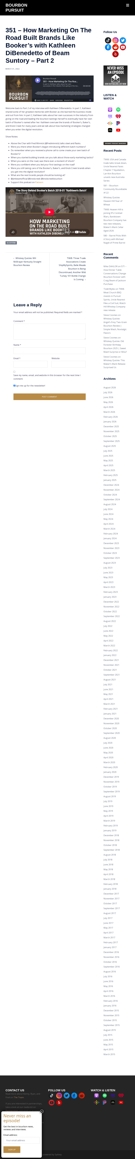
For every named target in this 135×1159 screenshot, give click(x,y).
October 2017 (110, 903)
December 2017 (111, 893)
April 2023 (108, 582)
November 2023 (111, 548)
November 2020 (111, 723)
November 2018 (111, 840)
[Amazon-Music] (111, 116)
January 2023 (109, 596)
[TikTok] (108, 40)
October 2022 (110, 611)
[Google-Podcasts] (111, 123)
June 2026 (108, 397)
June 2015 (108, 1039)
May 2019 (108, 810)
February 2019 (110, 825)
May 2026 (108, 402)
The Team (19, 1097)
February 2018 (110, 884)
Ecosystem (11, 243)
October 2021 (110, 669)
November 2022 (111, 606)
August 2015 (109, 1030)
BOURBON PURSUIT (16, 8)
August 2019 (109, 796)
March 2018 (109, 879)
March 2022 (109, 645)
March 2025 (109, 470)
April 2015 (108, 1049)
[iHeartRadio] (119, 116)
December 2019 (111, 776)
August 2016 (109, 971)
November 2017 (111, 898)
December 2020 (111, 718)
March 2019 (109, 820)
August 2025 (109, 446)
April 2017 (108, 932)
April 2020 (108, 757)
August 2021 (109, 679)
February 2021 (110, 708)
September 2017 (111, 908)
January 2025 (109, 480)
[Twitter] (122, 40)
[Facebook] (108, 47)
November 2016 (111, 957)
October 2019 (110, 786)
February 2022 (110, 650)
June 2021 (108, 689)
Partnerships (12, 1110)
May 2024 (108, 519)
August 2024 (109, 504)
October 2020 (110, 728)
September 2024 (111, 499)
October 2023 (110, 553)
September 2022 (111, 616)
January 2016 (109, 1005)
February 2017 (110, 942)
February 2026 (110, 416)
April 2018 (108, 874)
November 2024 (111, 489)
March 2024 (109, 528)
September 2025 (111, 441)
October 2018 (110, 845)
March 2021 (109, 703)
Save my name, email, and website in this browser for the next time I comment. (47, 377)
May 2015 (108, 1044)
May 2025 (108, 460)
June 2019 (108, 806)
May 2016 (108, 986)
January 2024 (109, 538)
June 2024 (108, 514)
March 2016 (109, 996)
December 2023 (111, 543)
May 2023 (108, 577)
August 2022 (109, 621)
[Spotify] (119, 109)
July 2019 (107, 801)
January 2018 (109, 888)
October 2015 (110, 1020)
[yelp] (115, 53)
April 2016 (108, 991)
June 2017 (108, 923)
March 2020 (109, 762)
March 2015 (109, 1054)
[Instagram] (115, 40)
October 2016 (110, 961)
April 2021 (108, 699)
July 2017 (107, 918)
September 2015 (111, 1025)
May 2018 (108, 869)
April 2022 (108, 640)
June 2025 (108, 455)
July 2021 (107, 684)
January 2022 (109, 655)
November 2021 (111, 665)
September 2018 (111, 849)
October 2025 (110, 436)
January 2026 (109, 421)
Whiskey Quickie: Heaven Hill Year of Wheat (112, 201)
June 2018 (108, 864)
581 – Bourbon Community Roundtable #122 (115, 189)
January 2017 (109, 947)
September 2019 (111, 791)
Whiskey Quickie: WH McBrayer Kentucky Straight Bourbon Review (27, 262)
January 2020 (109, 772)
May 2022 (108, 635)
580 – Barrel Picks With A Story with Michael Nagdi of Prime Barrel (114, 239)
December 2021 (111, 660)
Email (16, 358)
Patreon (39, 182)
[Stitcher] (111, 130)
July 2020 (107, 742)
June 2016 (108, 981)
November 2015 (111, 1015)
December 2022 (111, 601)
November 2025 (111, 431)
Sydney (58, 1154)
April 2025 (108, 465)
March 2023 (109, 587)
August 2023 (109, 562)
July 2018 (107, 859)
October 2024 (110, 494)
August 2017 (109, 913)
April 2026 (108, 407)
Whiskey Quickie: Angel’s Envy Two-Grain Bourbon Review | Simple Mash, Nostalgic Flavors (115, 325)
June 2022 (108, 630)
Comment (19, 321)
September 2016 (111, 966)
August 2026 (109, 387)
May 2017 (108, 927)
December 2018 (111, 835)
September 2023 (111, 557)
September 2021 (111, 674)
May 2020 (108, 752)
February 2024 (110, 533)
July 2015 (107, 1034)
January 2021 (109, 713)
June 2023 (108, 572)
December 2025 (111, 426)
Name (17, 344)
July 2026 (107, 392)
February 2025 (110, 475)
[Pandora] (119, 123)
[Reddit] (115, 47)
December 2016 (111, 952)
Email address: (10, 1135)
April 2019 (108, 815)
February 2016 (110, 1000)
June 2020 (108, 747)
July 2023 (107, 567)
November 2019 (111, 781)
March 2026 (109, 411)
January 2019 (109, 830)
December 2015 (111, 1010)
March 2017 (109, 937)
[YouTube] (122, 47)
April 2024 (108, 523)
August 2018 (109, 854)
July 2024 (107, 509)
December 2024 (111, 484)
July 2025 (107, 450)
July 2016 (107, 976)
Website (56, 358)
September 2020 (111, 733)
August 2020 (109, 738)
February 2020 (110, 767)
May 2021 (108, 694)
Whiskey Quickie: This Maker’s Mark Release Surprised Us (114, 364)
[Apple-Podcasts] (111, 109)
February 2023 (110, 592)
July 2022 (107, 626)
